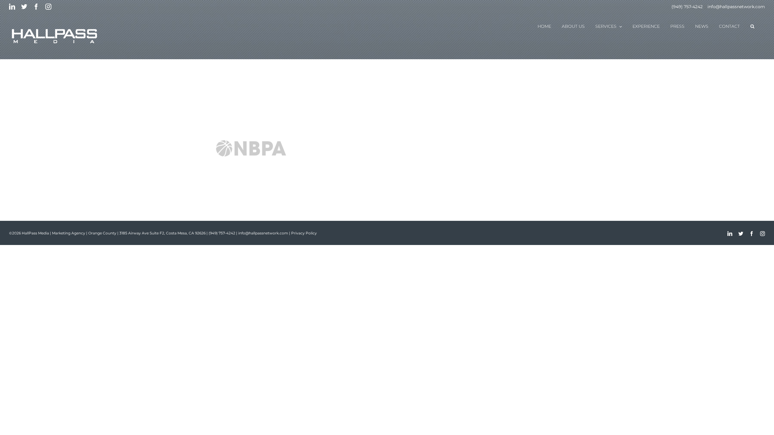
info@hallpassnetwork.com (736, 6)
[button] (752, 26)
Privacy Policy (304, 233)
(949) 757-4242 (687, 6)
